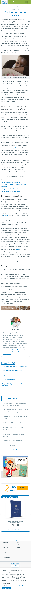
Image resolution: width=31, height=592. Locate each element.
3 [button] (15, 529)
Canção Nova (16, 349)
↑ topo (15, 540)
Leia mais (10, 583)
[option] (15, 514)
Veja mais (15, 449)
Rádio (19, 545)
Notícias (5, 547)
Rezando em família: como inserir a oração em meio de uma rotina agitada (15, 411)
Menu (26, 2)
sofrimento (6, 215)
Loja (18, 547)
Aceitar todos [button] (6, 588)
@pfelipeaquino (7, 354)
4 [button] (19, 529)
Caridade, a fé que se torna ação (12, 440)
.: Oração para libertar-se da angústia (11, 191)
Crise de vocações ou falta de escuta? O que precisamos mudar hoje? (14, 404)
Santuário (6, 555)
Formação (6, 545)
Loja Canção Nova (9, 497)
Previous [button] (3, 514)
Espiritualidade (12, 7)
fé (19, 140)
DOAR (15, 565)
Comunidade (6, 557)
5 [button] (22, 529)
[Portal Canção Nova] (4, 2)
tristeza (18, 249)
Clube (4, 552)
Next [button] (28, 514)
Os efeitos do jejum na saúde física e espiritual (13, 435)
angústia (14, 148)
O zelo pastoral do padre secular (12, 423)
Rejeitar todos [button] (20, 585)
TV (18, 542)
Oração (20, 7)
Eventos (5, 542)
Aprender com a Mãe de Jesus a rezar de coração (15, 417)
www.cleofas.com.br (14, 352)
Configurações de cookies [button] (9, 585)
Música (5, 550)
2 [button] (12, 529)
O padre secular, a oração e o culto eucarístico (13, 428)
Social (5, 560)
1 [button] (9, 529)
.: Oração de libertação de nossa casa (11, 182)
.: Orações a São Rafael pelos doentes (11, 189)
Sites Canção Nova (29, 2)
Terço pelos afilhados (9, 445)
